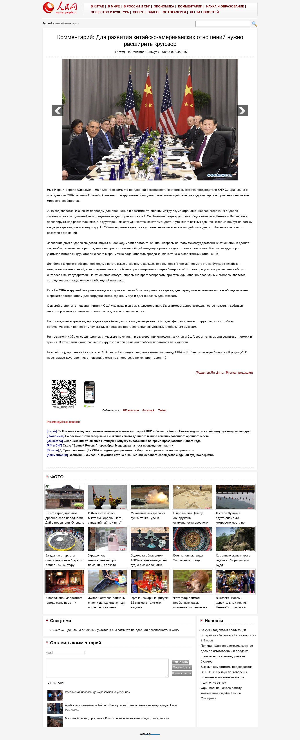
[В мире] (53, 450)
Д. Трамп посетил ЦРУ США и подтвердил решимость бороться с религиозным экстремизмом (127, 450)
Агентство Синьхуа (143, 52)
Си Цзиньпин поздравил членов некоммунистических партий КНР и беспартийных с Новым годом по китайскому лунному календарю (154, 431)
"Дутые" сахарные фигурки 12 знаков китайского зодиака (150, 602)
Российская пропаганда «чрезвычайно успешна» (97, 692)
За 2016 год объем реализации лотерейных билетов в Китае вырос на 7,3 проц (228, 635)
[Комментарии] (57, 455)
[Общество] (55, 441)
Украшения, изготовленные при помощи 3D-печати (102, 560)
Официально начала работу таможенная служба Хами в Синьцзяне (221, 693)
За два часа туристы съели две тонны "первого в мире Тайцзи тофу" (64, 560)
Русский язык (50, 23)
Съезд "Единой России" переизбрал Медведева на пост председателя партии (118, 445)
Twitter (162, 410)
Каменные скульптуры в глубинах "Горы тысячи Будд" (233, 560)
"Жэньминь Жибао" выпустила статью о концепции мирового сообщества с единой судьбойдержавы (141, 455)
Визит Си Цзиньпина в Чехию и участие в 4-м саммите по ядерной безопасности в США (115, 630)
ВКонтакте (131, 410)
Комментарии (70, 23)
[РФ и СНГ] (54, 445)
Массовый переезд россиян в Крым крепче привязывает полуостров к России (117, 718)
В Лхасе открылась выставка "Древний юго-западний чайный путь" (105, 517)
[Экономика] (55, 436)
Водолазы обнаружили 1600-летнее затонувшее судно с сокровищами (149, 560)
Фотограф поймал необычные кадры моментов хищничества (190, 602)
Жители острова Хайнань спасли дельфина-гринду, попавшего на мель (106, 602)
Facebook (148, 410)
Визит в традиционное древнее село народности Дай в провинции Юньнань (64, 517)
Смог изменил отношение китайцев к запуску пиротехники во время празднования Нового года (132, 441)
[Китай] (52, 431)
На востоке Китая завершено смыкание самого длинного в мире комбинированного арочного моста (137, 436)
